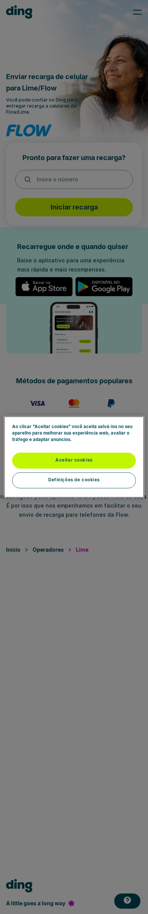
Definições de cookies (74, 480)
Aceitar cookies (74, 460)
